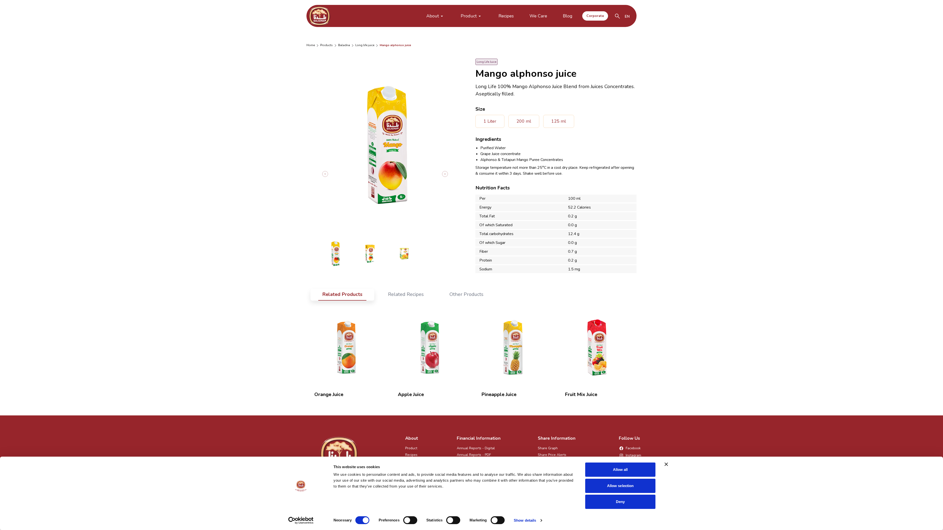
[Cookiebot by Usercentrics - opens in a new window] (300, 520)
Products (326, 45)
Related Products (342, 294)
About (432, 16)
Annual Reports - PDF (474, 454)
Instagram (633, 455)
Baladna (344, 45)
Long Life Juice (364, 45)
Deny (620, 502)
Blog (567, 16)
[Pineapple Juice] (513, 347)
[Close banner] (666, 464)
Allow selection (620, 486)
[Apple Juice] (430, 347)
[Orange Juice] (346, 347)
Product (469, 16)
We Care (538, 16)
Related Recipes (406, 294)
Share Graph (548, 448)
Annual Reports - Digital (476, 448)
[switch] (410, 520)
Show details (525, 520)
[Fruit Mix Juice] (597, 347)
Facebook (633, 448)
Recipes (506, 16)
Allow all (620, 469)
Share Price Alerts (552, 454)
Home (310, 45)
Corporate (595, 15)
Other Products (466, 294)
